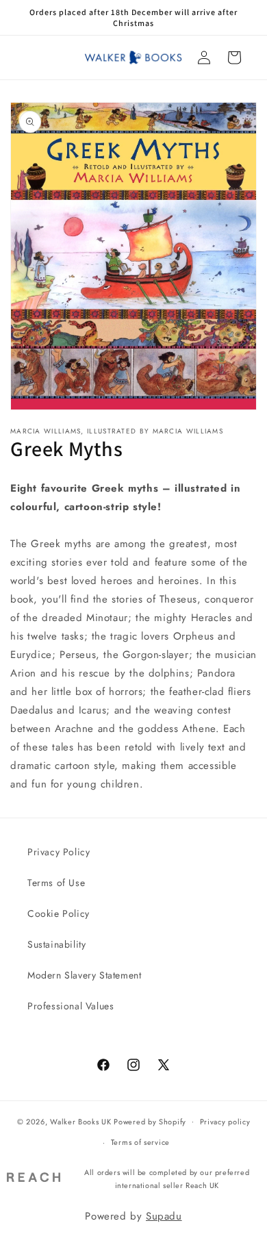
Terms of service (140, 1142)
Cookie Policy (58, 913)
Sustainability (56, 944)
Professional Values (70, 1006)
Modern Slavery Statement (84, 975)
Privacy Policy (58, 852)
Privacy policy (225, 1121)
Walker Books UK (81, 1120)
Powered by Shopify (150, 1120)
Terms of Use (56, 883)
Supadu (164, 1216)
